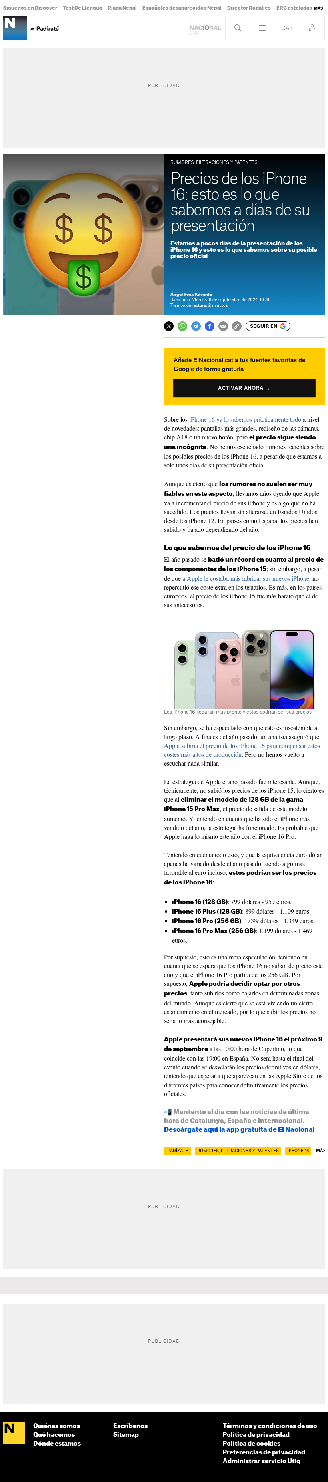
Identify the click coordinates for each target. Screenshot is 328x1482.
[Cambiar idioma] (287, 28)
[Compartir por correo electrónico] (223, 326)
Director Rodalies (249, 8)
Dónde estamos (57, 1444)
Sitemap (126, 1435)
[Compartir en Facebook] (209, 326)
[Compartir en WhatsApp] (182, 326)
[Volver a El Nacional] (205, 28)
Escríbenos (130, 1426)
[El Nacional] (14, 1433)
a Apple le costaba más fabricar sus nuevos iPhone (245, 578)
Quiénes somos (56, 1426)
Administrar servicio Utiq (261, 1461)
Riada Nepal (122, 8)
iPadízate (177, 1151)
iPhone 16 (298, 1151)
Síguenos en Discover (30, 8)
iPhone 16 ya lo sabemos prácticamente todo (245, 419)
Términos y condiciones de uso (270, 1426)
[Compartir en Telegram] (196, 326)
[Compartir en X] (169, 326)
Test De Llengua (82, 8)
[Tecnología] (15, 28)
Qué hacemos (54, 1435)
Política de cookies (251, 1444)
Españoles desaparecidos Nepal (182, 8)
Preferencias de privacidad (264, 1453)
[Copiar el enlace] (237, 326)
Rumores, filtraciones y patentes (238, 1151)
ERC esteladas (294, 8)
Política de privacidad (256, 1435)
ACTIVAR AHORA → (244, 388)
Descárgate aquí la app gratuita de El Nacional (239, 1130)
